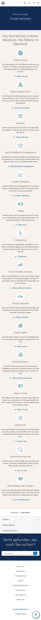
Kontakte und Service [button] (9, 531)
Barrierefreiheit (20, 576)
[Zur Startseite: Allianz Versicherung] (3, 3)
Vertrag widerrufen (19, 609)
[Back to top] (35, 614)
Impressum (20, 566)
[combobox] (17, 553)
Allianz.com (20, 600)
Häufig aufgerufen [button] (8, 525)
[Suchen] (35, 553)
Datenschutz (20, 571)
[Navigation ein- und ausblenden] (38, 3)
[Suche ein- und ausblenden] (29, 3)
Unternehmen (20, 590)
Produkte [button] (5, 519)
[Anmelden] (33, 3)
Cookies (20, 581)
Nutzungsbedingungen (20, 585)
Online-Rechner (20, 595)
